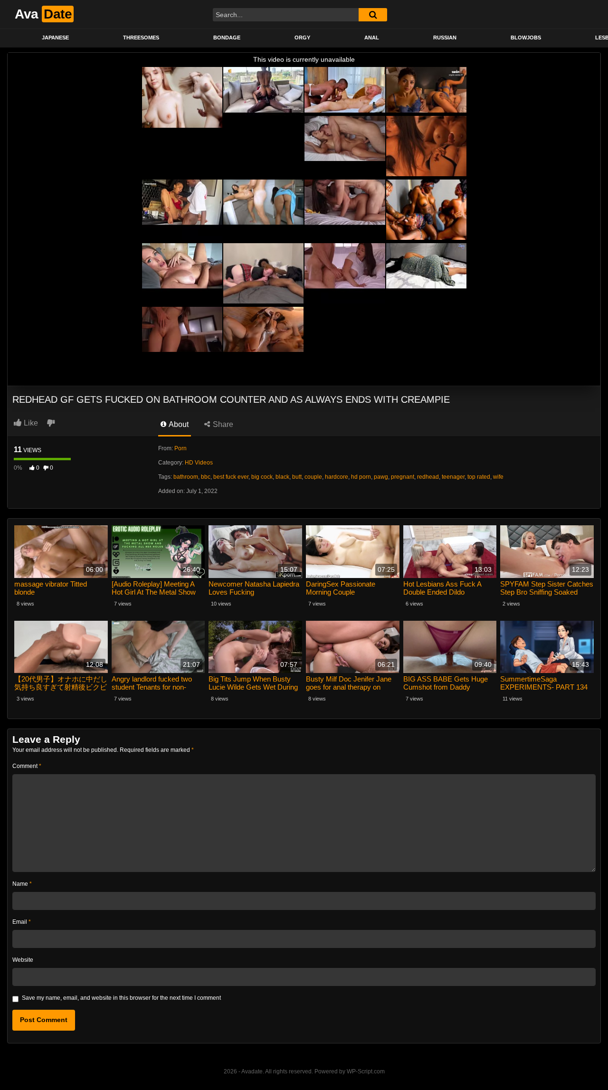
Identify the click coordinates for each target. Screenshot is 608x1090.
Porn (180, 448)
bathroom (185, 477)
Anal (371, 37)
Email (21, 922)
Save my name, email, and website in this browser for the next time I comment (121, 998)
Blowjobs (526, 37)
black (282, 477)
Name (22, 884)
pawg (381, 477)
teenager (453, 477)
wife (498, 477)
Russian (444, 37)
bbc (205, 477)
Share (222, 424)
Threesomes (141, 37)
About (178, 424)
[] (373, 14)
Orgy (302, 37)
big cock (262, 477)
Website (22, 960)
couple (313, 477)
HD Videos (199, 462)
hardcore (336, 477)
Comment (26, 766)
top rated (478, 477)
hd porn (361, 477)
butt (297, 477)
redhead (428, 477)
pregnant (402, 477)
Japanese (55, 37)
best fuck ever (230, 477)
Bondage (226, 37)
